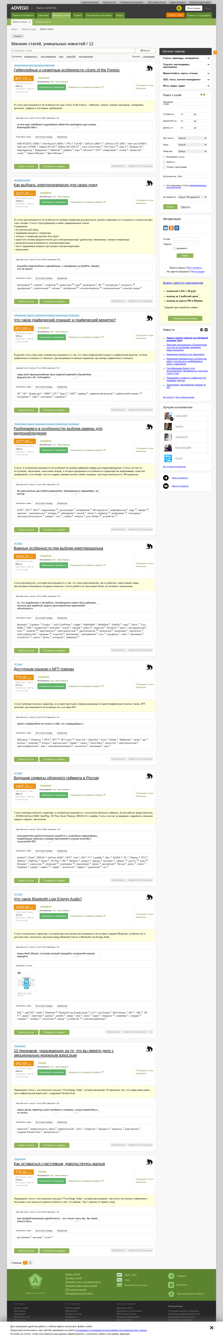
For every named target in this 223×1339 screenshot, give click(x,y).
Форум (119, 15)
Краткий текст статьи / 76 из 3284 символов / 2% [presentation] (37, 1103)
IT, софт (18, 544)
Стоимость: (168, 114)
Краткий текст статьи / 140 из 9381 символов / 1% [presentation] (38, 829)
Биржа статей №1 (46, 7)
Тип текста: (168, 138)
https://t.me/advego (180, 478)
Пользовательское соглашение (183, 1311)
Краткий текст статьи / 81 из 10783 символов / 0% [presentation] (38, 259)
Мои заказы (20, 1311)
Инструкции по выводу (185, 318)
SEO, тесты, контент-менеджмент (182, 79)
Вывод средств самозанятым (183, 283)
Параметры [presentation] (62, 137)
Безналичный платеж (136, 1285)
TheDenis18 (181, 437)
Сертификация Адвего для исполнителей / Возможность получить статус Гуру (187, 371)
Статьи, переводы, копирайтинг (181, 58)
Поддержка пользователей (181, 1317)
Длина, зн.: (168, 128)
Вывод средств (72, 1320)
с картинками (149, 56)
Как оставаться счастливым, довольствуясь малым (59, 1164)
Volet (127, 1280)
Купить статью (20, 22)
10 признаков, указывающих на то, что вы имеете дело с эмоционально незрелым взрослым (64, 1053)
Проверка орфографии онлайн (81, 1285)
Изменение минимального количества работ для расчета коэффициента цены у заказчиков (187, 361)
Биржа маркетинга (90, 2)
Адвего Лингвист (177, 2)
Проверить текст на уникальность (83, 1282)
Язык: (166, 145)
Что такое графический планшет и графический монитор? (65, 320)
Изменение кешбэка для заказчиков (185, 354)
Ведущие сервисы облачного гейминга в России (56, 778)
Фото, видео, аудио (174, 85)
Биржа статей (72, 1274)
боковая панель (215, 52)
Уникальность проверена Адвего (84, 87)
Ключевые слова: (168, 103)
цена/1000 (71, 56)
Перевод (42, 1063)
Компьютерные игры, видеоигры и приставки (34, 65)
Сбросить (185, 207)
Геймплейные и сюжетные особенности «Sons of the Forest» (67, 70)
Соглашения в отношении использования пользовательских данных (111, 1330)
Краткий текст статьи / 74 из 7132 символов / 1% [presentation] (37, 947)
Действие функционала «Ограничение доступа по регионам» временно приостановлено (187, 347)
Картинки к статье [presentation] (24, 966)
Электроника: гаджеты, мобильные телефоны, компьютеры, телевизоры (47, 315)
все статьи (61, 82)
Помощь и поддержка (198, 15)
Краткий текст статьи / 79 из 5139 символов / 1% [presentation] (37, 1212)
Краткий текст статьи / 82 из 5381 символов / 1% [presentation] (37, 118)
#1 (19, 973)
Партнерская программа (180, 1320)
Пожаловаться (118, 166)
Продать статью (43, 22)
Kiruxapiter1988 (183, 447)
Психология (20, 1046)
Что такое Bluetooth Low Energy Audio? (48, 899)
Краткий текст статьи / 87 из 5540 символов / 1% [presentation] (37, 368)
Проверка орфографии (200, 2)
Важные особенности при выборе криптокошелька (58, 548)
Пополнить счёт (22, 1317)
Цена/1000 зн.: (170, 121)
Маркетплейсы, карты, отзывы (180, 73)
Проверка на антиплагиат (132, 2)
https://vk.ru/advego (180, 486)
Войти (185, 255)
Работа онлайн (72, 1308)
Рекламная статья (175, 157)
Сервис (78, 15)
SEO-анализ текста (156, 2)
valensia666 (181, 415)
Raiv (52, 82)
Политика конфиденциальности (184, 1314)
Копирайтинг (43, 78)
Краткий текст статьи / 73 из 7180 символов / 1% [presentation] (37, 484)
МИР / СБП (131, 1275)
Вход (207, 8)
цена (61, 56)
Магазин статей (61, 15)
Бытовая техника (22, 180)
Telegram (181, 1276)
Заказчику (43, 15)
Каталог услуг (109, 2)
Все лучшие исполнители (174, 467)
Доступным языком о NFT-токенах (44, 669)
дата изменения (86, 56)
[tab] (37, 117)
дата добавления (48, 56)
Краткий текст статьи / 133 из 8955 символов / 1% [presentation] (38, 596)
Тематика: (168, 151)
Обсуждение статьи (144, 85)
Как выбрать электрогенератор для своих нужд (55, 185)
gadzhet (179, 426)
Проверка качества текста (79, 1293)
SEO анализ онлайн (75, 1289)
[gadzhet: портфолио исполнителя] (168, 426)
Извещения (141, 88)
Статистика (19, 1320)
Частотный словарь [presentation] (44, 137)
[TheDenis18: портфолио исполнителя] (168, 437)
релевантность (30, 56)
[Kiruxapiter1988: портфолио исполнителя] (168, 447)
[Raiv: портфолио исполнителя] (149, 68)
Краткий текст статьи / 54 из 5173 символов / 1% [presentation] (37, 717)
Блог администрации (185, 397)
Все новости (168, 397)
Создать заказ (175, 15)
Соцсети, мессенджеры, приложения (176, 65)
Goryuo (179, 458)
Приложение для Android (190, 1293)
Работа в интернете (23, 15)
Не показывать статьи (187, 186)
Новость (171, 162)
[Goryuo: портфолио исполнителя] (168, 458)
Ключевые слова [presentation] (23, 137)
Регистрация (193, 8)
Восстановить (194, 267)
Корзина (17, 36)
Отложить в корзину (54, 166)
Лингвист (125, 1320)
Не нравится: (169, 197)
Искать (170, 206)
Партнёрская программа (99, 15)
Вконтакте (182, 1285)
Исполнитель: (170, 176)
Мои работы (71, 1311)
